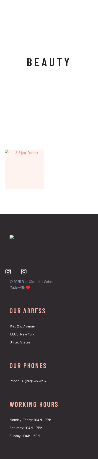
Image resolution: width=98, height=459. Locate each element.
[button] (82, 7)
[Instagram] (8, 272)
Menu (90, 7)
